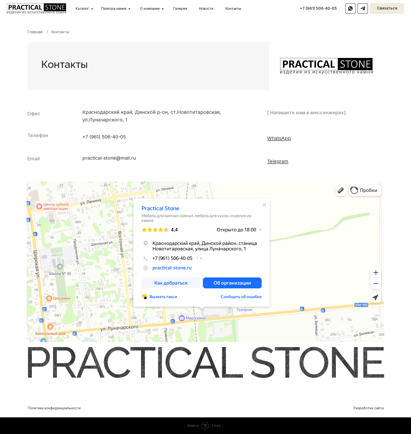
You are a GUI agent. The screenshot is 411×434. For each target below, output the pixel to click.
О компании (150, 8)
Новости (206, 8)
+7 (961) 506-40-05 (318, 8)
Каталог (82, 8)
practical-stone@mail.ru (109, 158)
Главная (34, 32)
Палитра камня (113, 8)
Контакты (233, 8)
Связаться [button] (387, 8)
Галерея (180, 8)
